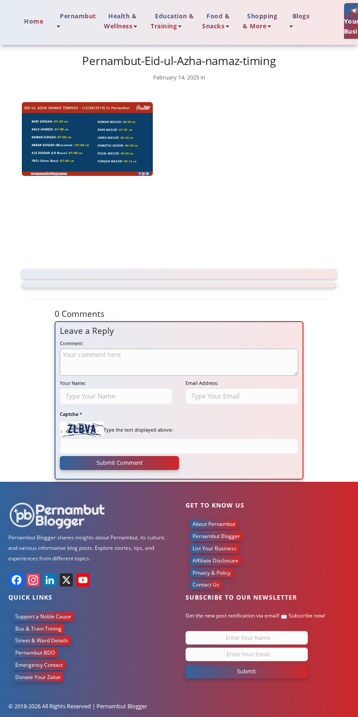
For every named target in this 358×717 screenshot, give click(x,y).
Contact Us (206, 584)
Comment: (71, 343)
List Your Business (215, 548)
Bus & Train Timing (38, 628)
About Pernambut (214, 524)
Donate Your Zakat (38, 677)
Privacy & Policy (212, 572)
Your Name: (73, 383)
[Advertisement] (179, 223)
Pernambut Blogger (216, 536)
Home (33, 21)
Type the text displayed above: (138, 429)
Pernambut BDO (35, 652)
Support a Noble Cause (43, 616)
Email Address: (202, 383)
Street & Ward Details (41, 640)
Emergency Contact (39, 665)
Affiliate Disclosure (215, 560)
